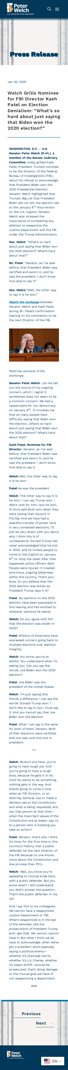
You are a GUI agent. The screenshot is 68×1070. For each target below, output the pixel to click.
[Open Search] (49, 9)
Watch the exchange (24, 302)
